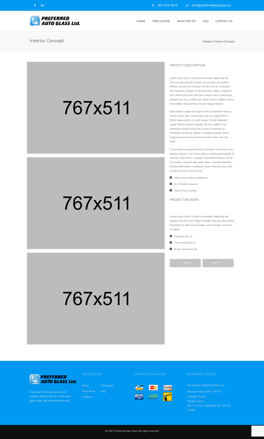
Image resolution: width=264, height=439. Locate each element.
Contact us (224, 21)
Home (141, 21)
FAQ (206, 21)
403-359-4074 (168, 5)
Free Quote (161, 21)
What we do (186, 21)
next (217, 263)
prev (186, 263)
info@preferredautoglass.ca (211, 5)
